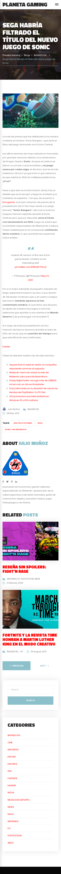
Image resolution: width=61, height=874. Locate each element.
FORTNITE (12, 778)
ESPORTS (12, 764)
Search (30, 700)
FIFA (10, 771)
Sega (40, 423)
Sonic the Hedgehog (15, 429)
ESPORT (12, 756)
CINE (10, 742)
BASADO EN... (34, 409)
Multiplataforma (23, 423)
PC (18, 578)
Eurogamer (9, 202)
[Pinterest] (12, 481)
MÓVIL (11, 792)
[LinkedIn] (16, 481)
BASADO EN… (15, 735)
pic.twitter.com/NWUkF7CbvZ (30, 267)
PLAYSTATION (27, 578)
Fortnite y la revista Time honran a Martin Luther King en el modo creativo (30, 639)
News (11, 814)
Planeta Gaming (25, 4)
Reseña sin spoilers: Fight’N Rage (24, 569)
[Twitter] (7, 481)
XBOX (37, 578)
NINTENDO (12, 578)
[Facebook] (3, 481)
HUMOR (12, 785)
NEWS (11, 807)
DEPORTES (13, 749)
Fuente (6, 346)
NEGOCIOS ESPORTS (18, 799)
